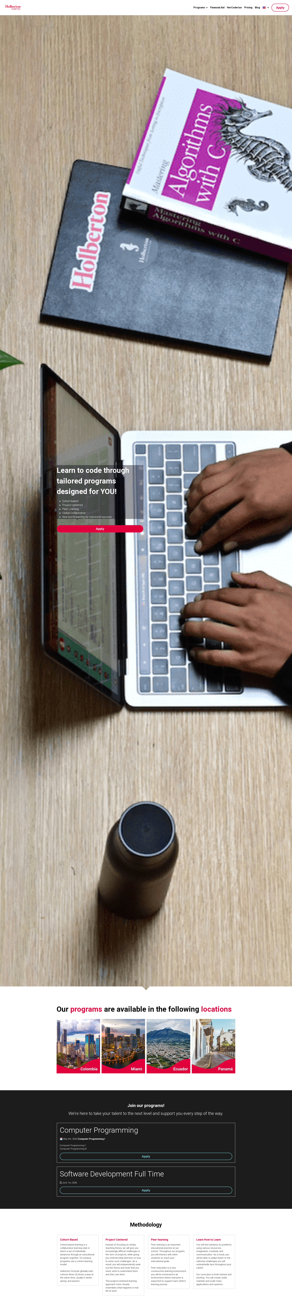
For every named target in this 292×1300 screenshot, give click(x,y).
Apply (280, 7)
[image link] (13, 7)
